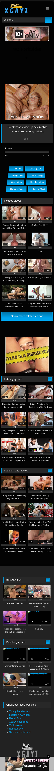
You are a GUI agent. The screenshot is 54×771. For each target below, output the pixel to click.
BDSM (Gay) (35, 169)
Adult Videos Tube (18, 722)
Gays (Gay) (16, 182)
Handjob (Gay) (37, 182)
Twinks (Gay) (39, 189)
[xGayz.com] (22, 9)
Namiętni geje (16, 728)
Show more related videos (27, 316)
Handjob (17, 169)
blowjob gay (17, 175)
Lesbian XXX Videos (20, 715)
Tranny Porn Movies (19, 711)
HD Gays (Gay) (17, 189)
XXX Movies (15, 725)
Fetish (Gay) (37, 175)
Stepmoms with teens (20, 732)
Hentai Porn (15, 718)
